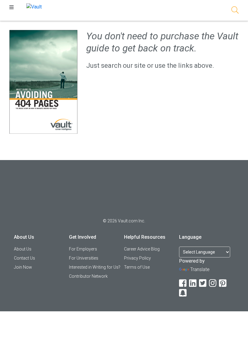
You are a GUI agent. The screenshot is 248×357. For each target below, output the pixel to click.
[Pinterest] (223, 283)
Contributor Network (88, 276)
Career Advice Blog (142, 249)
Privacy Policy (137, 258)
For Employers (83, 249)
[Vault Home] (34, 6)
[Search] (235, 11)
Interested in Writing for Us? (94, 267)
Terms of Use (137, 267)
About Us (22, 249)
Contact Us (24, 258)
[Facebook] (183, 283)
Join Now (23, 267)
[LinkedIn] (193, 283)
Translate (200, 269)
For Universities (83, 258)
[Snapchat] (183, 293)
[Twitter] (203, 283)
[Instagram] (213, 283)
